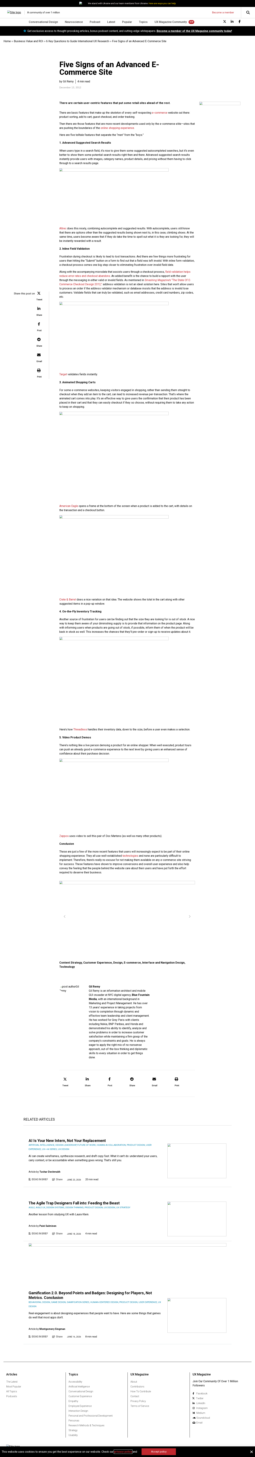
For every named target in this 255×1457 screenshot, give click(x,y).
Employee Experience (80, 1406)
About (133, 1381)
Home (7, 41)
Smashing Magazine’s (158, 280)
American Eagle (68, 506)
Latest (111, 22)
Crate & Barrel (67, 599)
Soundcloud (203, 1417)
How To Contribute (140, 1391)
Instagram (202, 1408)
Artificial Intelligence (79, 1386)
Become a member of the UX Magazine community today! (194, 31)
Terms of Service (139, 1406)
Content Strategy (70, 962)
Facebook (201, 1393)
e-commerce (159, 112)
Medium (200, 1413)
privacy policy (123, 1451)
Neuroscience (74, 22)
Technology (67, 966)
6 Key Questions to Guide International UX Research (77, 41)
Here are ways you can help (162, 3)
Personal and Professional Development (91, 1415)
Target (63, 374)
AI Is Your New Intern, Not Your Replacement (67, 1140)
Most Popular (13, 1386)
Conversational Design (43, 22)
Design (117, 962)
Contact (134, 1396)
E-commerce (132, 962)
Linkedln (200, 1403)
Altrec (62, 228)
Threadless (80, 729)
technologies (130, 855)
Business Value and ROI (28, 41)
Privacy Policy (138, 1401)
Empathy (73, 1401)
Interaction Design (78, 1410)
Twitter (199, 1398)
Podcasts (11, 1396)
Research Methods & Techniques (86, 1425)
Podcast (95, 22)
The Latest (12, 1381)
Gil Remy (94, 986)
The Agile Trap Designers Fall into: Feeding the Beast (74, 1203)
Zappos (64, 836)
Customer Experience (97, 962)
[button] (39, 296)
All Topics (11, 1391)
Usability (73, 1435)
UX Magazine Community (171, 22)
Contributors (137, 1386)
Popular (127, 22)
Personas (74, 1420)
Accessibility (75, 1381)
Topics (143, 22)
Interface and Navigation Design (163, 962)
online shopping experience (117, 128)
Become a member (223, 12)
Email (199, 1422)
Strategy (73, 1430)
